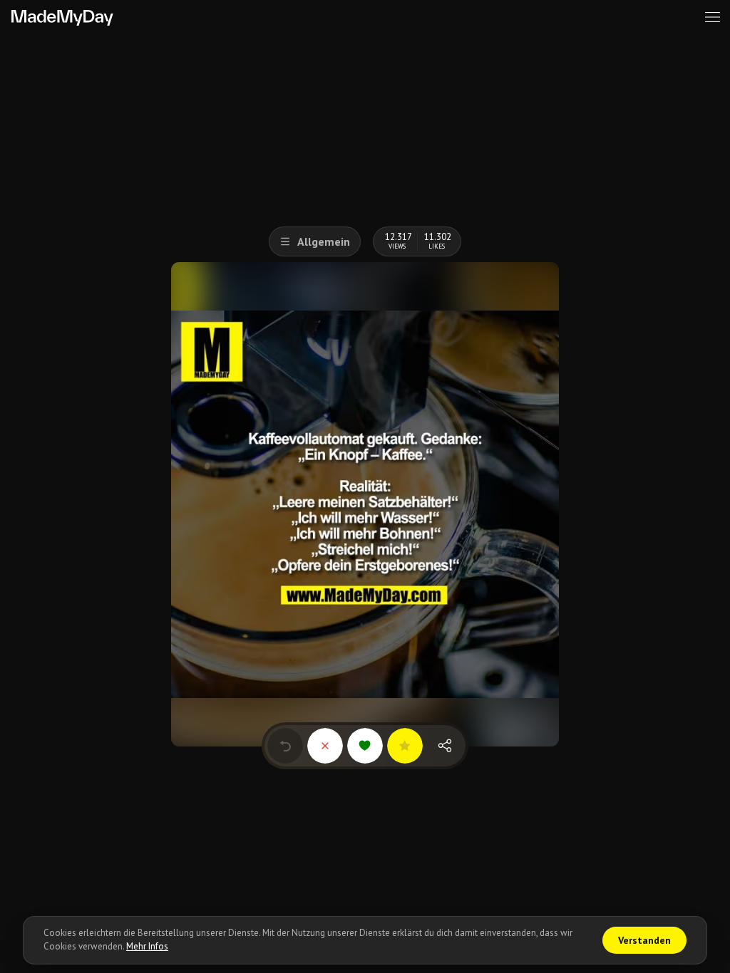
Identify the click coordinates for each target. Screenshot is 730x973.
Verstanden (644, 940)
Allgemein (323, 241)
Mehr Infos (147, 946)
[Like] (365, 746)
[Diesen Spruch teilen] (445, 746)
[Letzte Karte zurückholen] (285, 746)
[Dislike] (325, 746)
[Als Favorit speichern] (405, 746)
